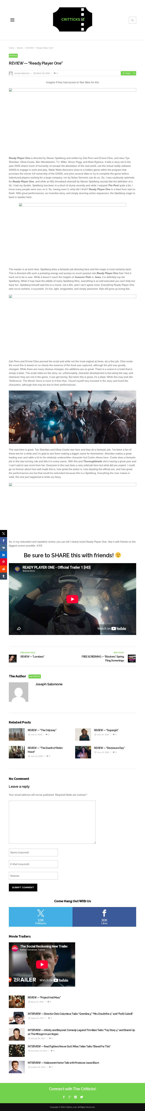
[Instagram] (75, 1097)
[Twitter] (81, 1097)
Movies (20, 48)
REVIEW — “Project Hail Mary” (44, 997)
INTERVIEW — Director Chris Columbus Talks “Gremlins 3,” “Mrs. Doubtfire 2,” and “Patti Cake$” (80, 1013)
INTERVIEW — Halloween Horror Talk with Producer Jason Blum (63, 1062)
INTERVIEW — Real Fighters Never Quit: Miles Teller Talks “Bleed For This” (69, 1046)
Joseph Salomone (22, 73)
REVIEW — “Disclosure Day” (109, 748)
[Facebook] (64, 1097)
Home (11, 48)
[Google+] (69, 1097)
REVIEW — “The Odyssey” (42, 730)
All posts (34, 676)
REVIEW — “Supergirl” (106, 730)
